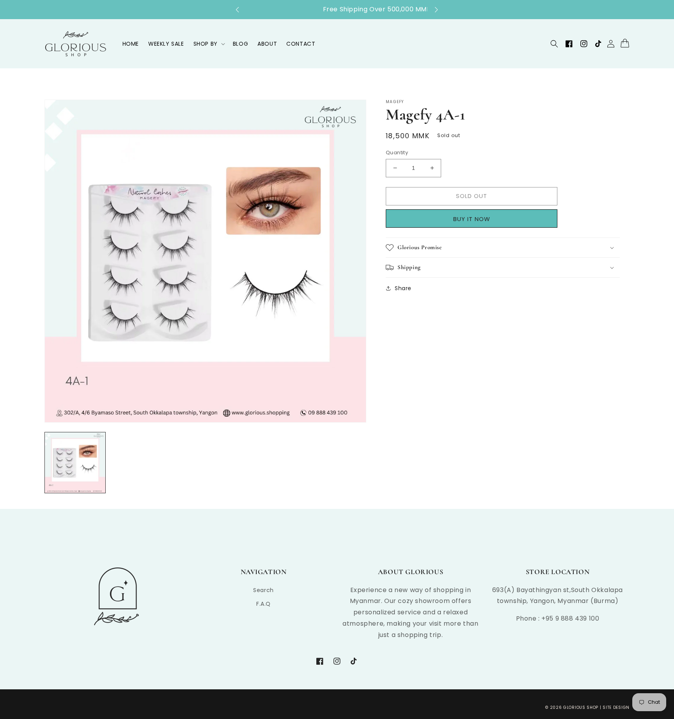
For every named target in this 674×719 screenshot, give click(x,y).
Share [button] (403, 288)
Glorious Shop (580, 707)
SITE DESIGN (616, 707)
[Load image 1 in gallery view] (75, 462)
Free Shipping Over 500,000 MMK (337, 9)
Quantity (397, 152)
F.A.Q (263, 604)
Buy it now (474, 218)
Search (263, 590)
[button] (241, 9)
